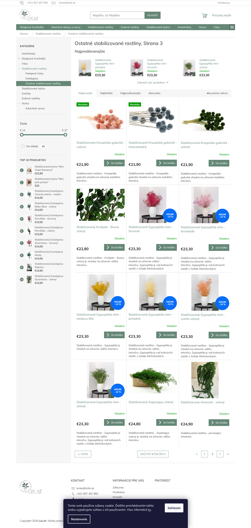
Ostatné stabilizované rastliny (43, 83)
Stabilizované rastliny (34, 68)
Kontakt (117, 497)
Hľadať (152, 15)
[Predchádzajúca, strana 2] (204, 454)
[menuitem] (32, 27)
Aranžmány (28, 53)
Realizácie (119, 492)
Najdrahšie (106, 93)
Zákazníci (118, 487)
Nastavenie (79, 519)
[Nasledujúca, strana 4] (220, 454)
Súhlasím (174, 508)
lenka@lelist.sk (85, 488)
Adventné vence (35, 108)
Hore (84, 454)
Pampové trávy (34, 73)
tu (149, 509)
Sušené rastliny (31, 98)
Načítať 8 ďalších (153, 454)
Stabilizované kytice (33, 88)
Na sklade (35, 146)
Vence (25, 103)
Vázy (25, 63)
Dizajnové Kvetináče (34, 58)
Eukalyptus (31, 78)
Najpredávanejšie (130, 93)
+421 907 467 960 (87, 493)
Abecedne (154, 93)
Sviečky (26, 93)
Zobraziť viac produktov (151, 82)
